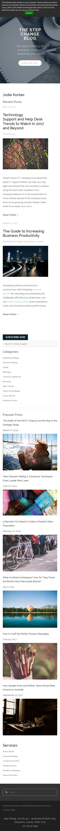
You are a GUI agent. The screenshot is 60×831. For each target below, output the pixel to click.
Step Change (8, 386)
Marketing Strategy (12, 241)
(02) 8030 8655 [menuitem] (9, 810)
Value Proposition (10, 775)
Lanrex (40, 241)
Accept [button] (29, 13)
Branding (7, 381)
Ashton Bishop (9, 396)
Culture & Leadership (12, 377)
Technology (9, 134)
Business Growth (10, 400)
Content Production (11, 761)
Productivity (29, 241)
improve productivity (17, 301)
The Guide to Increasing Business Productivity (23, 233)
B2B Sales (7, 372)
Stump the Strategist (11, 391)
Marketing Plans (9, 766)
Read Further (9, 215)
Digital (5, 367)
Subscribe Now (30, 63)
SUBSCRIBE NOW (15, 337)
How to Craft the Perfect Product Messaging (26, 634)
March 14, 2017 (10, 223)
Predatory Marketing (11, 770)
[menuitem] (5, 806)
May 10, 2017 (9, 107)
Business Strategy (10, 362)
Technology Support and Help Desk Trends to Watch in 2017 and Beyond (23, 121)
